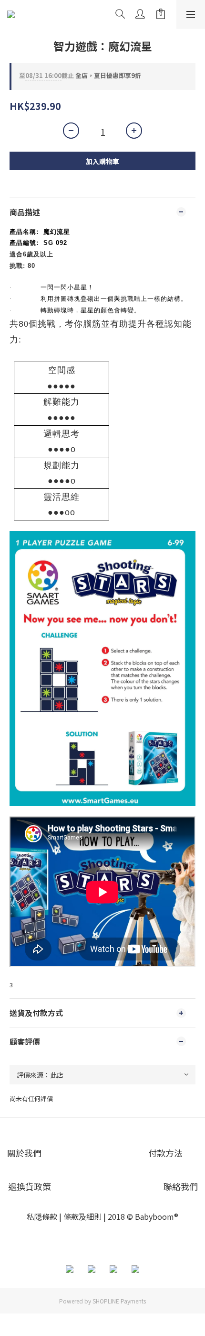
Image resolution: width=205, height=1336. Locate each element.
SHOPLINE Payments (119, 1301)
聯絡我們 (181, 1186)
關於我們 (24, 1153)
